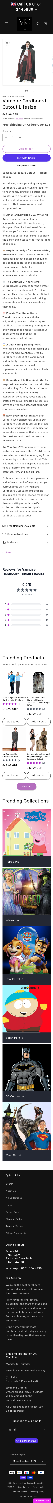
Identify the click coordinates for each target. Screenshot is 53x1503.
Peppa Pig (12, 862)
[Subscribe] (43, 1430)
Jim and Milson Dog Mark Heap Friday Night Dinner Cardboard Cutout (38, 756)
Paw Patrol (13, 979)
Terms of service (19, 1492)
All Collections (14, 1198)
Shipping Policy (14, 1219)
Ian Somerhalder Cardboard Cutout (11, 755)
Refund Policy (13, 1212)
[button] (6, 23)
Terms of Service (15, 1226)
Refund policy (24, 1487)
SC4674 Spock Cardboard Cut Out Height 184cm (14, 698)
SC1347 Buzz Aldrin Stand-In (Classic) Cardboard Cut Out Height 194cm (38, 701)
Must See (12, 1155)
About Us (11, 1191)
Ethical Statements (16, 1233)
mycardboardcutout (25, 1483)
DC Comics (13, 1096)
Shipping (19, 119)
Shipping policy (37, 1492)
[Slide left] (19, 91)
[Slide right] (33, 91)
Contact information (28, 1497)
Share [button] (8, 552)
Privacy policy (39, 1487)
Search (9, 1184)
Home (9, 1205)
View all (27, 786)
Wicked (11, 920)
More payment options (26, 165)
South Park (13, 1037)
